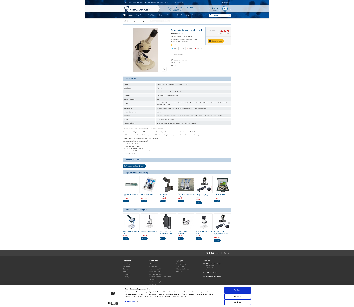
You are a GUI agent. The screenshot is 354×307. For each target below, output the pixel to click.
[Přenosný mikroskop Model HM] (131, 222)
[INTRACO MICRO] (141, 8)
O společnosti (127, 2)
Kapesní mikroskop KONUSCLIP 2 (183, 232)
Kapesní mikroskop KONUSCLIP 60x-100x (166, 232)
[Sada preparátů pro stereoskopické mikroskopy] (222, 184)
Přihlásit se (179, 271)
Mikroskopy (128, 15)
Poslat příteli (177, 63)
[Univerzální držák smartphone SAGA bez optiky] (204, 184)
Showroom (152, 279)
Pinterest (199, 48)
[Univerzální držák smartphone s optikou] (168, 184)
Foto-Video (140, 15)
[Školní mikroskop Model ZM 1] (149, 222)
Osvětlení (152, 15)
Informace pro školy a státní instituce (160, 276)
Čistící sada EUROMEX (147, 194)
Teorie (166, 2)
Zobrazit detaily (130, 301)
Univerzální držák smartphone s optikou (166, 195)
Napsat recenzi (178, 54)
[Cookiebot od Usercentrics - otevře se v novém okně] (113, 303)
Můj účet (179, 261)
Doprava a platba (154, 271)
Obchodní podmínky (138, 2)
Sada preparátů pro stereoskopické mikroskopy (222, 195)
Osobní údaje (180, 266)
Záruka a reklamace (155, 274)
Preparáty (185, 15)
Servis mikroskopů (155, 282)
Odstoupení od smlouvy (183, 269)
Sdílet (182, 48)
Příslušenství (172, 15)
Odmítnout (237, 302)
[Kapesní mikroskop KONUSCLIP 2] (186, 222)
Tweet (175, 48)
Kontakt (147, 2)
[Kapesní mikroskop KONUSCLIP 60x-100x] (168, 222)
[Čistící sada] (149, 184)
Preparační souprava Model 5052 (131, 195)
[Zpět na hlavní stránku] (125, 21)
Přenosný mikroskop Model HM (131, 232)
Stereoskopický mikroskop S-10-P (204, 232)
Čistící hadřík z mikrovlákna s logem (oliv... (186, 195)
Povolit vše (237, 290)
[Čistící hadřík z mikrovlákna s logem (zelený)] (186, 184)
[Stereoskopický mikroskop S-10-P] (204, 222)
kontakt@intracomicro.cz (213, 276)
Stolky (161, 15)
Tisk (175, 65)
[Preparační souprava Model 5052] (131, 184)
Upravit (236, 296)
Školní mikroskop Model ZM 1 (149, 232)
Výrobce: (174, 36)
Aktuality (152, 264)
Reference (160, 2)
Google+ (190, 48)
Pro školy (153, 2)
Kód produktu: (175, 33)
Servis (194, 15)
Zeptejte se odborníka (180, 60)
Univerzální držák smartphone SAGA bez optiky (203, 195)
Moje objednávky (181, 264)
